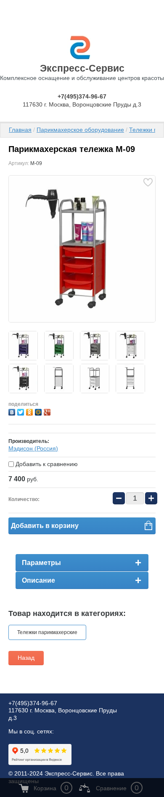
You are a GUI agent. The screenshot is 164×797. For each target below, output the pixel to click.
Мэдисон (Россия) (33, 448)
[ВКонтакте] (12, 411)
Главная (20, 129)
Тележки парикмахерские (47, 632)
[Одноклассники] (30, 411)
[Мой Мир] (39, 411)
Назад (26, 657)
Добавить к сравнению (46, 464)
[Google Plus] (48, 411)
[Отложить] (148, 182)
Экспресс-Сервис (82, 68)
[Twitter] (21, 411)
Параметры (41, 562)
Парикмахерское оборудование (80, 129)
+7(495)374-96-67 (82, 96)
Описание (38, 580)
